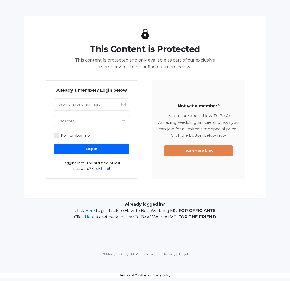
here (105, 169)
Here (90, 210)
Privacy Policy (161, 275)
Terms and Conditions (134, 275)
